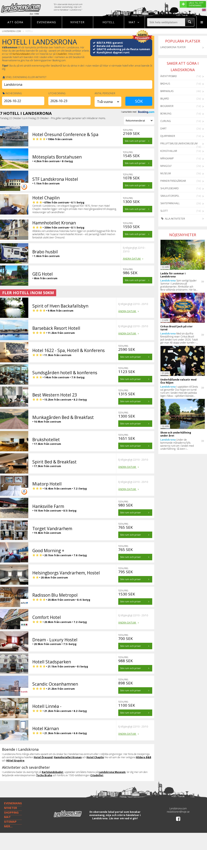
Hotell (108, 22)
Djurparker (167, 136)
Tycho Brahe (44, 775)
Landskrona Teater (173, 47)
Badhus (165, 83)
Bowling (165, 113)
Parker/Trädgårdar (173, 181)
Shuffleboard (169, 188)
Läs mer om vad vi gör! (123, 818)
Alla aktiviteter (174, 218)
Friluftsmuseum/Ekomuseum (178, 143)
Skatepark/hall (170, 203)
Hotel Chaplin (95, 757)
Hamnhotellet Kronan (68, 757)
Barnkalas (166, 91)
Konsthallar (168, 151)
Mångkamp (167, 158)
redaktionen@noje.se (178, 811)
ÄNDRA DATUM (132, 258)
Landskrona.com (11, 31)
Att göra (15, 22)
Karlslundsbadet (21, 54)
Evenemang (46, 22)
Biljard (164, 98)
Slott (164, 210)
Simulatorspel (169, 196)
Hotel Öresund (43, 757)
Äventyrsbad (168, 76)
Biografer (166, 106)
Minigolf (166, 166)
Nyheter (77, 22)
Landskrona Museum (112, 772)
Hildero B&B (143, 757)
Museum (165, 173)
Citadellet (61, 54)
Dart (163, 128)
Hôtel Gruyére (15, 760)
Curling (165, 121)
